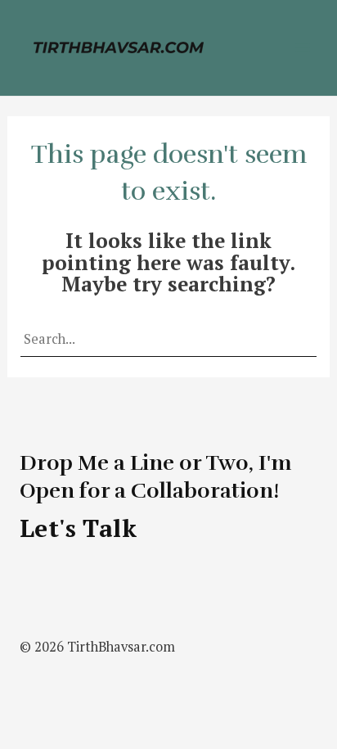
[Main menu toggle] (302, 47)
